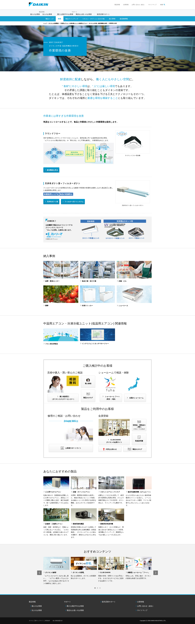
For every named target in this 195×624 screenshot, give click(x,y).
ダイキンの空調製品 (54, 23)
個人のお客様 (37, 606)
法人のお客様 (37, 610)
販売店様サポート (103, 14)
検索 (161, 4)
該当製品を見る (52, 170)
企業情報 (126, 4)
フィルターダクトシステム (74, 201)
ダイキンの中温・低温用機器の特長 (98, 23)
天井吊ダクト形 (52, 201)
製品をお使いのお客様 (75, 610)
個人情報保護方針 (58, 620)
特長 (59, 19)
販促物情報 (124, 19)
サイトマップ (152, 4)
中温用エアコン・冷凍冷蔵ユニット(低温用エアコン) (73, 23)
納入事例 (112, 19)
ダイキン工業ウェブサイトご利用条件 (39, 620)
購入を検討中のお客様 (75, 606)
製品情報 (117, 4)
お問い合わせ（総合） (138, 4)
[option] (56, 571)
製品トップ (49, 19)
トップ (45, 23)
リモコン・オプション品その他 (93, 19)
